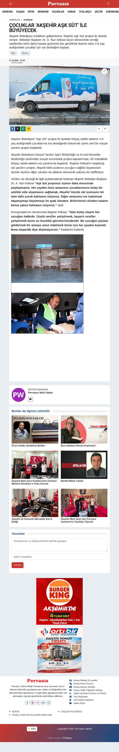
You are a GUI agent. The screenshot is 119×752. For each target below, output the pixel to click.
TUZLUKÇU (85, 11)
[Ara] (108, 4)
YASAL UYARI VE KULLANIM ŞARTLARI (32, 715)
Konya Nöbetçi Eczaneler (85, 680)
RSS (33, 729)
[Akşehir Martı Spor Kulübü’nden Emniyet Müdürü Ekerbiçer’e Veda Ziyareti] (35, 464)
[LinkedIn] (43, 702)
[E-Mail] (30, 399)
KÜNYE (16, 711)
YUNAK (71, 11)
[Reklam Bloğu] (59, 601)
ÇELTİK (98, 11)
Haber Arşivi (79, 703)
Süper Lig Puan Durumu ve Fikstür (89, 693)
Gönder (18, 565)
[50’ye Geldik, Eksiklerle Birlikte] (35, 429)
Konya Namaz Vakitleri (84, 687)
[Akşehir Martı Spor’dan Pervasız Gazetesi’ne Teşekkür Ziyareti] (84, 502)
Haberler (14, 20)
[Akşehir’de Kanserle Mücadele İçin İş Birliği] (35, 502)
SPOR (31, 11)
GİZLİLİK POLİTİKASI (71, 711)
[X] (32, 702)
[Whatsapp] (48, 702)
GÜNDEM (7, 11)
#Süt (13, 53)
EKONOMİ (43, 11)
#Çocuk (25, 53)
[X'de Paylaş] (17, 128)
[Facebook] (27, 702)
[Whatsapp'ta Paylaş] (23, 128)
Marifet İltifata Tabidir (72, 481)
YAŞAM (20, 11)
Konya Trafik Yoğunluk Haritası (88, 690)
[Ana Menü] (10, 3)
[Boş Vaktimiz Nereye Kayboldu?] (84, 429)
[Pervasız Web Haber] (19, 394)
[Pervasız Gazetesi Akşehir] (59, 4)
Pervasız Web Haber (40, 392)
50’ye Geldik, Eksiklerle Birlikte (28, 445)
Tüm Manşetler (80, 697)
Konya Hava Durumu (83, 683)
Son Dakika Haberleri (83, 700)
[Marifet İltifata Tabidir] (84, 464)
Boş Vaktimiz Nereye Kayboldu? (78, 445)
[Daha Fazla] (28, 128)
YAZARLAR (58, 11)
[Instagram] (38, 702)
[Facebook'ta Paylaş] (12, 128)
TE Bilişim (67, 738)
